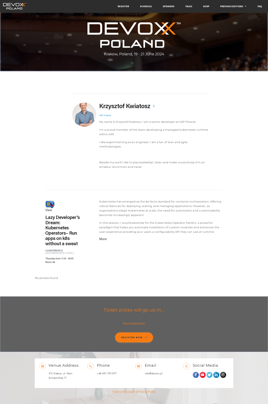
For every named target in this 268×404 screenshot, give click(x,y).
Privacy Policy (147, 391)
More (103, 239)
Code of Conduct (123, 391)
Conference (54, 250)
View (48, 210)
